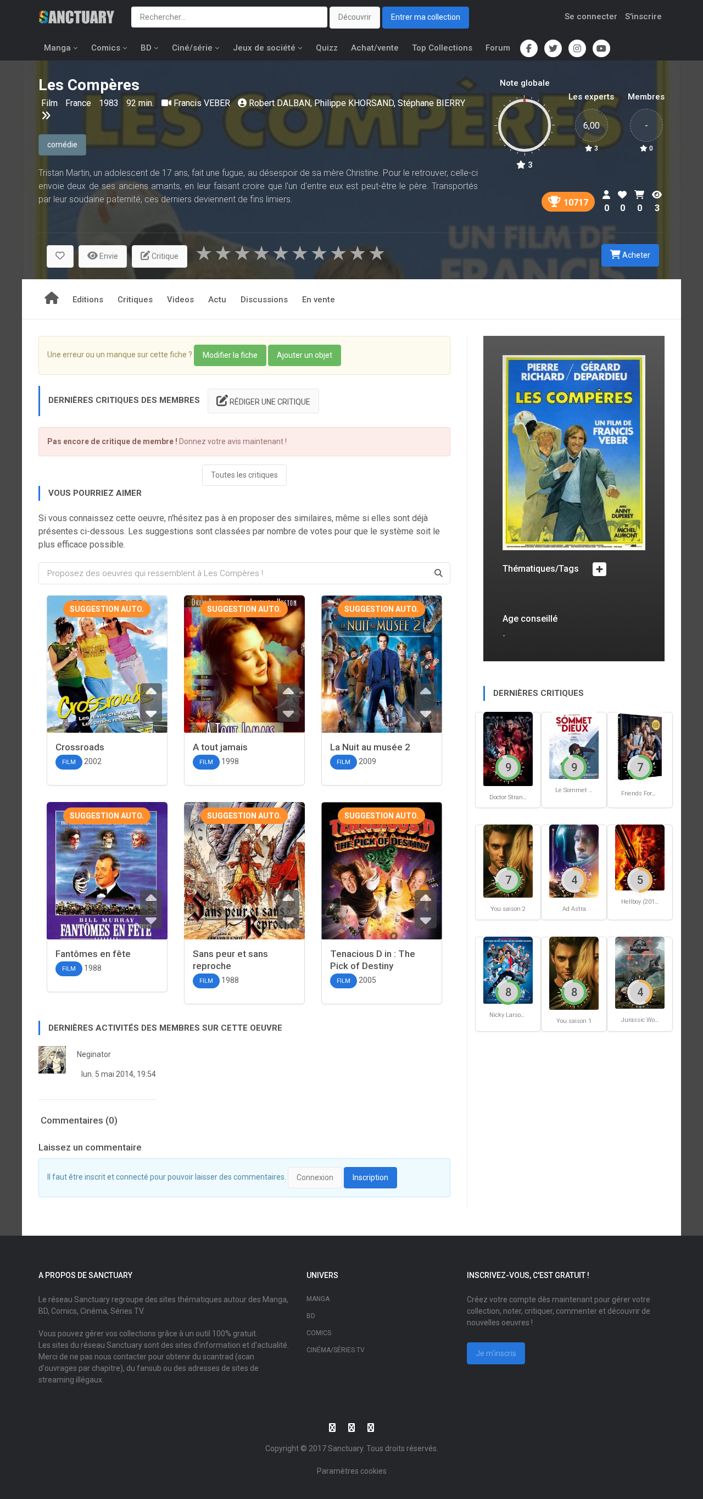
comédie (62, 144)
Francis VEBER (202, 103)
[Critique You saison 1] (574, 972)
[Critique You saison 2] (508, 860)
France (79, 103)
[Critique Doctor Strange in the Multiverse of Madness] (508, 748)
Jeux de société (264, 48)
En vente (318, 300)
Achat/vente (375, 48)
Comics (105, 48)
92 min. (140, 103)
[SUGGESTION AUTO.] (107, 675)
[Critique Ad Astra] (574, 860)
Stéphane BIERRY (431, 103)
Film (50, 103)
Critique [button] (164, 256)
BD (146, 48)
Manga (57, 48)
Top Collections (442, 48)
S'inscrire (643, 16)
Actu (217, 300)
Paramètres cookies (352, 1471)
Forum (498, 48)
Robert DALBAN (279, 103)
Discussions (264, 300)
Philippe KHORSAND (354, 103)
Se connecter (591, 16)
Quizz (327, 48)
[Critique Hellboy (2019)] (640, 856)
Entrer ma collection (425, 17)
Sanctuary (345, 1448)
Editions (87, 300)
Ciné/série (192, 48)
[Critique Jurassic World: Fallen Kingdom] (640, 972)
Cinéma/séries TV (335, 1350)
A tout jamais (220, 747)
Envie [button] (108, 256)
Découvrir (354, 17)
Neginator (94, 1054)
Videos (180, 300)
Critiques (135, 300)
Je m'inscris (496, 1353)
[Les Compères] (574, 452)
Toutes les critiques (244, 475)
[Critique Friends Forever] (640, 746)
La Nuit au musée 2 (370, 747)
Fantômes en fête (93, 953)
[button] (60, 256)
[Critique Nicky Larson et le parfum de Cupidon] (508, 969)
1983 (109, 103)
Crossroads (79, 747)
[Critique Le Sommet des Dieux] (574, 744)
